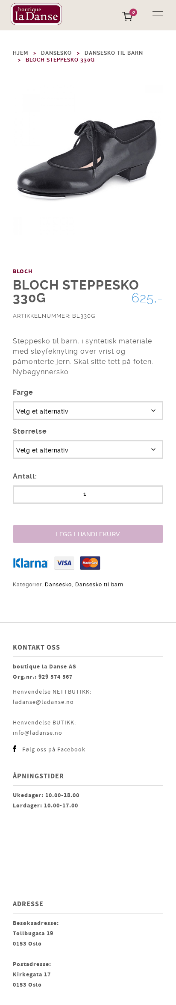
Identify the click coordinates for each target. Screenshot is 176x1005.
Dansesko (56, 53)
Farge (23, 392)
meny (158, 15)
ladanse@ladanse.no (43, 702)
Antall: (25, 476)
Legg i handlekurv (88, 534)
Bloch (22, 271)
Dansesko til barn (114, 53)
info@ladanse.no (37, 733)
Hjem (20, 53)
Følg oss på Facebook (53, 750)
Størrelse (30, 431)
